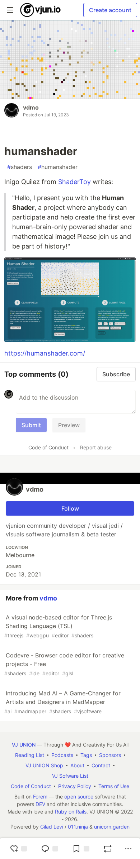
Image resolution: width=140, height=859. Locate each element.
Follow (70, 508)
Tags (86, 755)
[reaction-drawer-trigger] (18, 848)
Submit (31, 425)
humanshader (58, 166)
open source (78, 796)
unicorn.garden (112, 827)
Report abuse (96, 447)
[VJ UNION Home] (40, 10)
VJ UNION (24, 745)
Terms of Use (113, 786)
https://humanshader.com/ (44, 353)
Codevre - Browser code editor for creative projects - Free (64, 664)
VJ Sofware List (70, 776)
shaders (19, 166)
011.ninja (78, 827)
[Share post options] (128, 848)
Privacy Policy (74, 786)
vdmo (31, 107)
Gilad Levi (51, 827)
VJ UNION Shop (44, 765)
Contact (101, 765)
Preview (69, 425)
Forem (40, 796)
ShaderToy (74, 181)
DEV (40, 804)
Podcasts (62, 755)
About (77, 765)
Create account (110, 10)
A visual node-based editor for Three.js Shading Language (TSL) (58, 626)
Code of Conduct (48, 447)
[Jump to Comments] (49, 848)
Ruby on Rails (71, 812)
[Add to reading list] (80, 848)
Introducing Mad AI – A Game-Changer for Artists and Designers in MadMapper (62, 702)
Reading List (29, 755)
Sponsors (110, 755)
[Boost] (107, 848)
